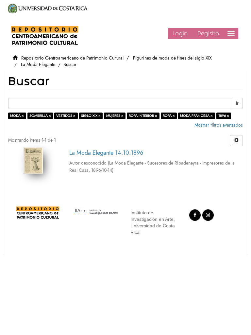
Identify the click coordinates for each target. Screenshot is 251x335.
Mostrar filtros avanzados (218, 125)
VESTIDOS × (65, 115)
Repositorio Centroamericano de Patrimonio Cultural (72, 58)
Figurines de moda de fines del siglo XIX (172, 58)
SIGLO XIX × (91, 115)
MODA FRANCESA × (196, 115)
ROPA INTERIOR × (143, 115)
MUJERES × (115, 115)
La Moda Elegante (38, 65)
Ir (237, 103)
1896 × (223, 115)
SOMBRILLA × (40, 115)
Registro (208, 33)
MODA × (17, 115)
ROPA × (169, 115)
